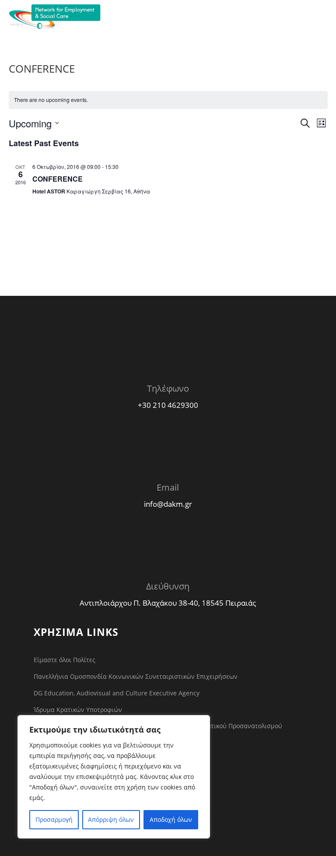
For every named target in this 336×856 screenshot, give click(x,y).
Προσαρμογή (54, 819)
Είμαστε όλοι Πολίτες (64, 660)
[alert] (168, 100)
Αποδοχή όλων (171, 819)
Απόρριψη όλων (111, 819)
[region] (114, 776)
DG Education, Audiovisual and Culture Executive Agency (117, 693)
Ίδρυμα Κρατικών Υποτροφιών (78, 709)
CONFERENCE (57, 179)
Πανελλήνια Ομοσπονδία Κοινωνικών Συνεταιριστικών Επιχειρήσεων (136, 676)
